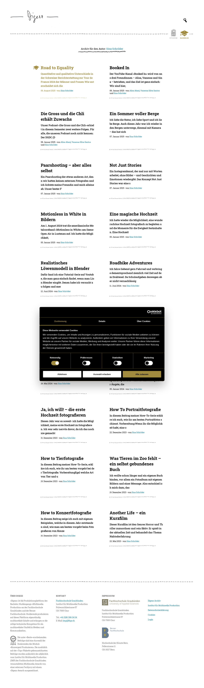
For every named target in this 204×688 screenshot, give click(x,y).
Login (150, 619)
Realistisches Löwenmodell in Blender (65, 265)
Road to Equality (57, 67)
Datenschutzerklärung (158, 610)
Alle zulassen (141, 374)
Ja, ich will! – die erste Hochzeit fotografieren (63, 412)
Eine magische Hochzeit (134, 214)
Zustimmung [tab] (60, 321)
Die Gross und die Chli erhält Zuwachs (62, 116)
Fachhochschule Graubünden (69, 600)
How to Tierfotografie (62, 458)
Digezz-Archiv (154, 600)
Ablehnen (62, 374)
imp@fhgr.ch (69, 620)
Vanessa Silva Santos (150, 90)
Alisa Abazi (134, 90)
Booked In (119, 67)
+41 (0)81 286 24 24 (68, 617)
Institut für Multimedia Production (164, 605)
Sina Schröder (114, 48)
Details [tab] (102, 321)
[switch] (86, 363)
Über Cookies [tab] (143, 321)
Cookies (151, 615)
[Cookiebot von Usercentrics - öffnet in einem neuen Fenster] (149, 312)
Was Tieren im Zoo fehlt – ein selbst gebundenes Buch (135, 464)
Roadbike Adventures (131, 263)
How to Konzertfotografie (66, 512)
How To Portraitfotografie (135, 409)
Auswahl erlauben (102, 374)
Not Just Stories (125, 165)
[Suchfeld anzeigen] (185, 20)
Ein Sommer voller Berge (134, 113)
